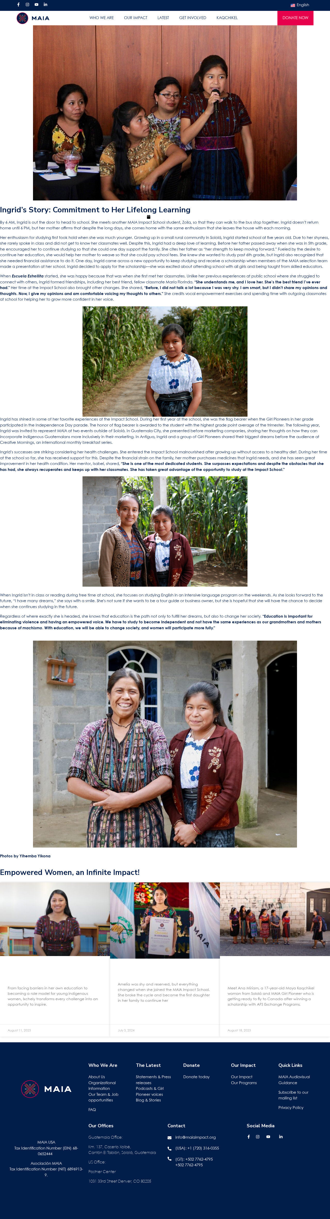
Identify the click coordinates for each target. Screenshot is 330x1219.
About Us (96, 1077)
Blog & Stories (148, 1100)
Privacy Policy (290, 1108)
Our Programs (244, 1083)
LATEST (163, 18)
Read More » (17, 1016)
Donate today (196, 1077)
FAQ (92, 1110)
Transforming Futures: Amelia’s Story (150, 972)
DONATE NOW (295, 18)
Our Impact (241, 1077)
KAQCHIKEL (227, 18)
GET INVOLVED (192, 18)
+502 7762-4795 (199, 1159)
